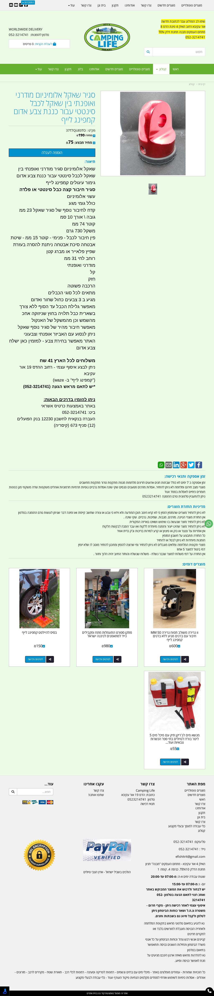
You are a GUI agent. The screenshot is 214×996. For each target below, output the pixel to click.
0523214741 (136, 799)
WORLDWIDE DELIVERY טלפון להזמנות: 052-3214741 (29, 32)
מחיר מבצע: (83, 142)
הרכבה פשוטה (80, 285)
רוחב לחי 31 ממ (79, 258)
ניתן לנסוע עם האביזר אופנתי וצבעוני (59, 334)
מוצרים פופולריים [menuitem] (139, 69)
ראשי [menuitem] (176, 69)
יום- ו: (175, 900)
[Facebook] (198, 464)
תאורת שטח (54, 972)
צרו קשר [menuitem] (53, 69)
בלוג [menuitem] (80, 69)
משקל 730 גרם (80, 230)
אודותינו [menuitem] (94, 69)
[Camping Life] (107, 37)
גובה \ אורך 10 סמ (77, 217)
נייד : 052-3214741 (192, 849)
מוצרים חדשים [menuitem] (114, 69)
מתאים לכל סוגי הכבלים (71, 292)
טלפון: (151, 799)
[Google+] (183, 464)
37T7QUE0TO (76, 130)
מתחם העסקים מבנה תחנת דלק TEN (182, 32)
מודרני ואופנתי (81, 265)
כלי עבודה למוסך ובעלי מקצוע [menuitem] (186, 826)
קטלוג (192, 84)
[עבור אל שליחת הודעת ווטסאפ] (209, 524)
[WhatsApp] (161, 464)
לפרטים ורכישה (170, 659)
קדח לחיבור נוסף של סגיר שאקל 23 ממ (57, 210)
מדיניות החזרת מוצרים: (186, 506)
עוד (39, 69)
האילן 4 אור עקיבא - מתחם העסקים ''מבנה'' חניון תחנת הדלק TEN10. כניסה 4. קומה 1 (175, 866)
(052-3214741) (36, 386)
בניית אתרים (92, 993)
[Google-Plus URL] (21, 5)
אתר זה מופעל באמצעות (107, 993)
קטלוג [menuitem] (162, 69)
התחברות (29, 2)
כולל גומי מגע (82, 203)
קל (92, 272)
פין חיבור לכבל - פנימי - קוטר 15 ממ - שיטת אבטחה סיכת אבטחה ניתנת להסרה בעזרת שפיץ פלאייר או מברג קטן (53, 244)
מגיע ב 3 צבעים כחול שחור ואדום (63, 299)
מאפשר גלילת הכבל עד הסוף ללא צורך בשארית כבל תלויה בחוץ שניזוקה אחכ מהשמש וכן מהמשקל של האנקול (57, 313)
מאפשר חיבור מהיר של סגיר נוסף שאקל (56, 327)
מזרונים (21, 972)
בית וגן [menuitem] (102, 5)
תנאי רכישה (147, 804)
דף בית (201, 84)
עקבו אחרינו (94, 784)
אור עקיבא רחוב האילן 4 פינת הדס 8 (182, 26)
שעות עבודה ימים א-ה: (178, 876)
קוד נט (101, 993)
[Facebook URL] (26, 5)
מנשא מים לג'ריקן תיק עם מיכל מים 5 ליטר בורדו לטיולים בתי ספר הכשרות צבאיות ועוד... (175, 739)
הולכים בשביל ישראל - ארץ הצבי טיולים (107, 872)
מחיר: (84, 135)
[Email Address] (11, 5)
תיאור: (90, 161)
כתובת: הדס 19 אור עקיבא (138, 795)
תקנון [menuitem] (68, 69)
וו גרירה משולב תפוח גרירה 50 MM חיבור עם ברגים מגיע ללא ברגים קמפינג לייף (174, 636)
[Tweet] (191, 464)
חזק (91, 279)
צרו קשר (147, 784)
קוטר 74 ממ (83, 224)
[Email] (168, 464)
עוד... (49, 784)
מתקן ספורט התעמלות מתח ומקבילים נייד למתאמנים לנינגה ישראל (107, 634)
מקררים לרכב (36, 972)
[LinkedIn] (176, 464)
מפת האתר (196, 784)
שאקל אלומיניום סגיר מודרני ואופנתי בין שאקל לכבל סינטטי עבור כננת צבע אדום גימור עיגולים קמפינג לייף (56, 175)
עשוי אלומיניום (81, 196)
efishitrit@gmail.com (190, 856)
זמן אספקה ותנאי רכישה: (184, 476)
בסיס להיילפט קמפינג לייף (39, 632)
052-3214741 (195, 37)
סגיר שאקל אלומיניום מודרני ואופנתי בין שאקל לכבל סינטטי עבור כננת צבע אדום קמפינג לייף (54, 107)
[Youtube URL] (16, 5)
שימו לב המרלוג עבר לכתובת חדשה (183, 21)
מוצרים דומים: (193, 564)
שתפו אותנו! (96, 795)
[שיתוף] (185, 659)
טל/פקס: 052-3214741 (189, 842)
